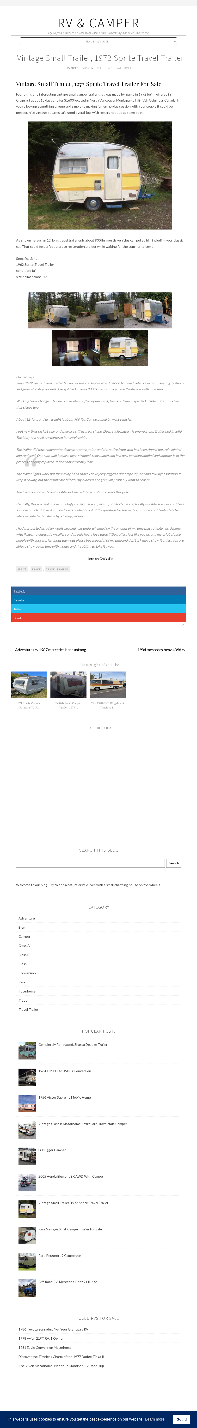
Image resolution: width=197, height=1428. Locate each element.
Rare (21, 982)
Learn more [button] (155, 1419)
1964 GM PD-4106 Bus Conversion (64, 1071)
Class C (24, 964)
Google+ (19, 618)
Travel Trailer (123, 68)
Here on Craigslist (100, 559)
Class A (24, 946)
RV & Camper (99, 22)
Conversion (27, 973)
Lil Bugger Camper (52, 1150)
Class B (24, 955)
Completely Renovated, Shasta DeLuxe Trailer (72, 1044)
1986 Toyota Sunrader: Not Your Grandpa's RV (53, 1329)
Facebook (19, 591)
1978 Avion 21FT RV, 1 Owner (41, 1338)
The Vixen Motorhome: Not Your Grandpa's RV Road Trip (61, 1366)
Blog (21, 927)
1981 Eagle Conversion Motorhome (45, 1347)
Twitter (18, 609)
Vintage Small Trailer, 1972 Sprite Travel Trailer (73, 1203)
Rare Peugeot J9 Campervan (59, 1255)
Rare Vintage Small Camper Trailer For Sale (70, 1229)
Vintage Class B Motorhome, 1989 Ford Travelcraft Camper (82, 1124)
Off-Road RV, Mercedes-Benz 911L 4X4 (68, 1282)
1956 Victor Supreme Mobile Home (64, 1097)
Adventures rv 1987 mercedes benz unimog (50, 649)
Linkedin (19, 600)
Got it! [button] (182, 1419)
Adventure (26, 918)
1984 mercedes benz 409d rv (161, 649)
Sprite (100, 68)
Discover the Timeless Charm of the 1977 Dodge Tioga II (61, 1357)
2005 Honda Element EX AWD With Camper (71, 1176)
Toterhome (27, 991)
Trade (109, 68)
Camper (24, 936)
